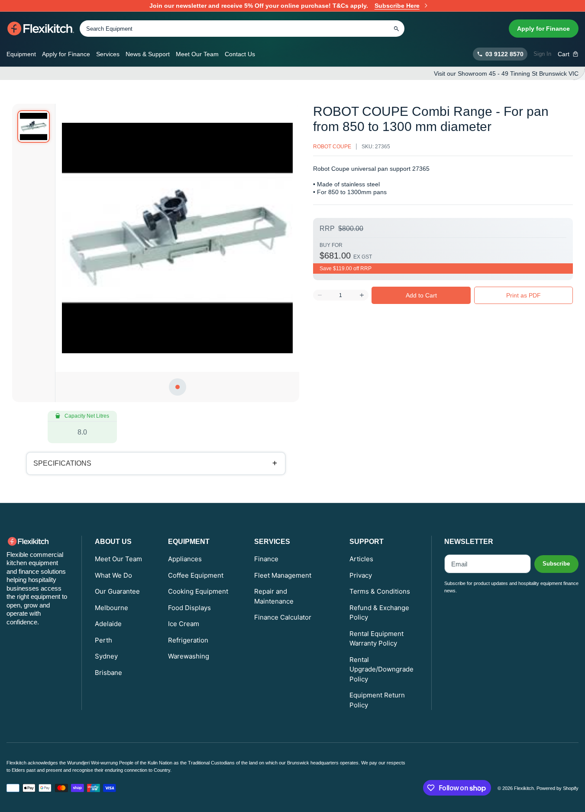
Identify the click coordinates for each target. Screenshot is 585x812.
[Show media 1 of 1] (33, 126)
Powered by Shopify (558, 788)
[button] (568, 54)
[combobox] (242, 28)
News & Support (148, 54)
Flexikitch (524, 788)
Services (108, 54)
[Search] (396, 28)
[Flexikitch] (40, 28)
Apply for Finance (543, 28)
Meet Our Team (197, 54)
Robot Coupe (332, 147)
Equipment (21, 54)
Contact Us (240, 54)
